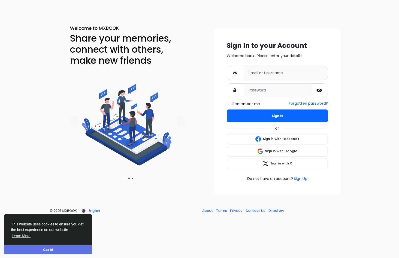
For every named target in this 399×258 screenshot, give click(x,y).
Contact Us (255, 210)
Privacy (236, 210)
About (208, 210)
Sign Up (300, 178)
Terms (222, 210)
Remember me (246, 103)
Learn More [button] (21, 236)
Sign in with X (280, 163)
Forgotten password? (308, 103)
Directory (276, 210)
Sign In (277, 115)
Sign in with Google (280, 151)
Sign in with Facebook (280, 139)
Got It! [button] (48, 250)
